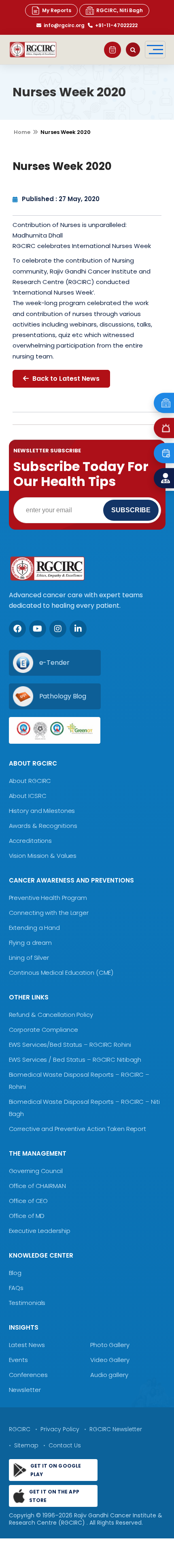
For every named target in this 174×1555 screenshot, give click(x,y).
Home (22, 132)
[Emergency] (164, 402)
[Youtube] (37, 628)
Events (18, 1360)
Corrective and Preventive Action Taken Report (77, 1128)
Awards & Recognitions (43, 825)
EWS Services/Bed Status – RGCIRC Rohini (70, 1044)
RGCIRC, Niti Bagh (119, 10)
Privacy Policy (59, 1429)
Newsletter (25, 1389)
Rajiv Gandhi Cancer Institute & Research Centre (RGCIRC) (85, 1519)
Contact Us (65, 1445)
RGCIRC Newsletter (115, 1429)
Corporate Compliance (43, 1029)
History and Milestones (42, 810)
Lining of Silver (29, 957)
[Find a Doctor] (164, 478)
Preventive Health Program (48, 897)
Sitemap (26, 1445)
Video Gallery (109, 1360)
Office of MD (27, 1215)
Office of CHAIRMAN (37, 1186)
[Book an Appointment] (112, 50)
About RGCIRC (30, 780)
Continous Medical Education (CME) (61, 972)
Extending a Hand (34, 927)
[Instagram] (57, 628)
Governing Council (36, 1171)
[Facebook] (17, 628)
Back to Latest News (65, 378)
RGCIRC (19, 1429)
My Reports (56, 10)
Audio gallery (109, 1374)
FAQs (16, 1287)
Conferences (28, 1374)
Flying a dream (30, 942)
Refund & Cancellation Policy (51, 1014)
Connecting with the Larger (49, 912)
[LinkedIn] (78, 628)
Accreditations (30, 840)
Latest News (27, 1345)
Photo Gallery (109, 1345)
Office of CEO (28, 1200)
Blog (15, 1273)
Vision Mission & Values (43, 855)
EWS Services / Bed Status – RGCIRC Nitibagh (75, 1059)
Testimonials (27, 1302)
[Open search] (133, 49)
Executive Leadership (39, 1230)
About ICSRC (28, 795)
